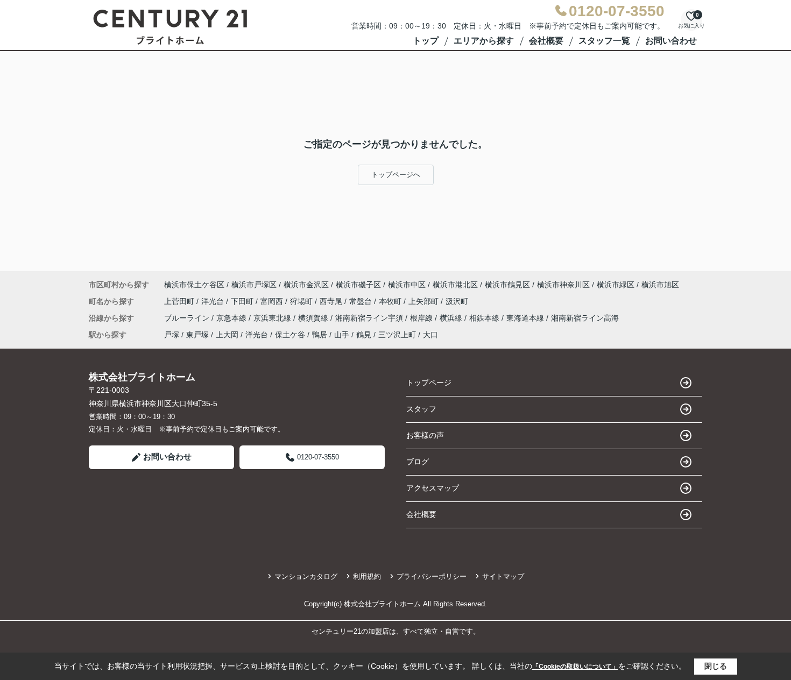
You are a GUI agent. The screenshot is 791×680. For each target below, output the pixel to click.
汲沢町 (457, 301)
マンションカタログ (305, 576)
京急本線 (232, 318)
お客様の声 (425, 435)
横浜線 (452, 318)
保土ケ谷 (290, 334)
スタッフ (421, 409)
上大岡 (227, 334)
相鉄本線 (485, 318)
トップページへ (395, 175)
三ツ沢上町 (397, 334)
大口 (430, 334)
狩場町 (302, 301)
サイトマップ (503, 576)
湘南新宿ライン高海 (585, 318)
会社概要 (546, 40)
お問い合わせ (671, 40)
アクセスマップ (432, 488)
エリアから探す (484, 40)
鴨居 (319, 334)
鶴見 (363, 334)
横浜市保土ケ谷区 (194, 284)
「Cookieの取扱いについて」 (575, 666)
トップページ (428, 382)
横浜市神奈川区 (563, 284)
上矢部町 (424, 301)
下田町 (243, 301)
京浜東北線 (273, 318)
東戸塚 (197, 334)
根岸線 (422, 318)
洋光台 (213, 301)
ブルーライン (187, 318)
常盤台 (361, 301)
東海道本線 (526, 318)
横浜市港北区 (455, 284)
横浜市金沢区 (306, 284)
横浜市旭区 (660, 284)
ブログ (417, 461)
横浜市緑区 (615, 284)
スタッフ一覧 (604, 40)
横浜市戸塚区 (254, 284)
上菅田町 (180, 301)
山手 (341, 334)
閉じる (715, 666)
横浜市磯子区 (358, 284)
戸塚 (171, 334)
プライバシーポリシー (432, 576)
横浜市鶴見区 (507, 284)
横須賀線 (314, 318)
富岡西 (272, 301)
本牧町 (391, 301)
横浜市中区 (407, 284)
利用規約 (367, 576)
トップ (426, 40)
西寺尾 (332, 301)
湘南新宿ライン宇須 (370, 318)
